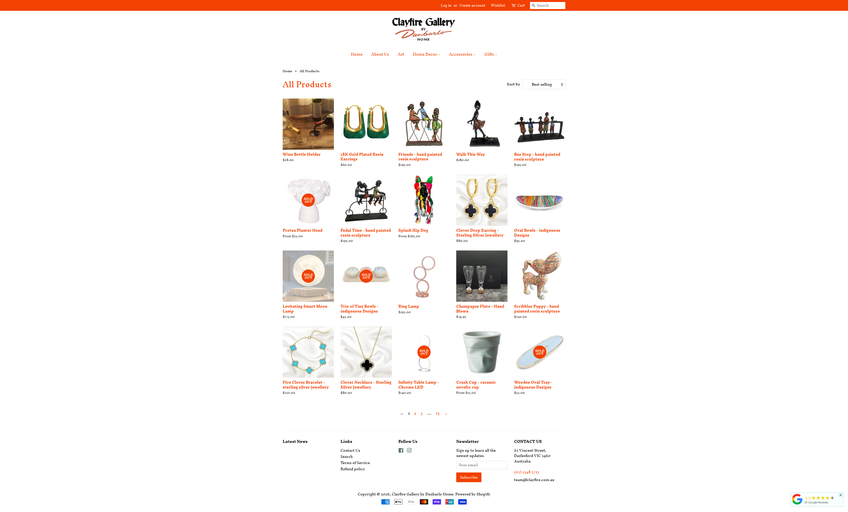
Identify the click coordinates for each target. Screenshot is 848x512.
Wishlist (496, 5)
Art (401, 54)
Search (347, 456)
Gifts (489, 54)
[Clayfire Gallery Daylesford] (797, 504)
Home (357, 54)
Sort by (513, 84)
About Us (380, 54)
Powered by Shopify (472, 494)
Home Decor (425, 54)
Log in (446, 5)
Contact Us (350, 450)
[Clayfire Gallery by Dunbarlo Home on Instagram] (409, 451)
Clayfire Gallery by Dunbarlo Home (422, 494)
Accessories (461, 54)
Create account (472, 5)
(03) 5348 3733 (526, 472)
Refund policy (353, 469)
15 (438, 413)
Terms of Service (355, 463)
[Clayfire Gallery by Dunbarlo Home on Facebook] (400, 451)
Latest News (295, 441)
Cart (521, 5)
